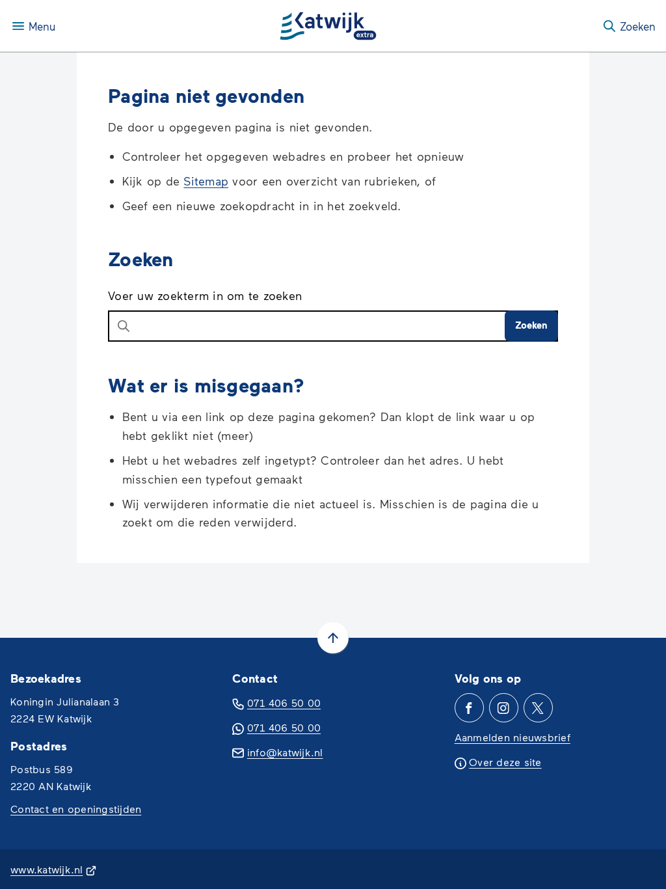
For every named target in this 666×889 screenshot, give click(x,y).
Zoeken (531, 325)
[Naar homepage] (328, 26)
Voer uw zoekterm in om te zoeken (205, 295)
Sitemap (205, 181)
